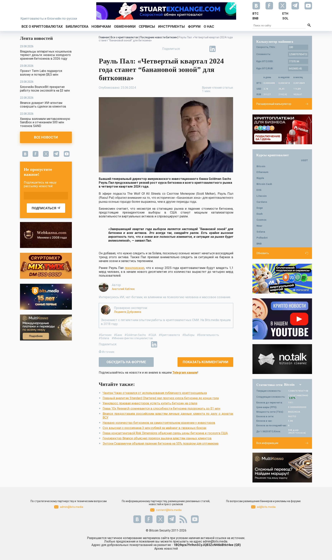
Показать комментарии (205, 362)
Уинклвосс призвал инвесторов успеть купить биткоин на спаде (150, 403)
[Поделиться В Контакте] (221, 49)
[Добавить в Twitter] (195, 49)
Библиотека (77, 26)
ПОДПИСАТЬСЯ (44, 208)
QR (237, 545)
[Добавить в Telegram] (204, 49)
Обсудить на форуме (126, 362)
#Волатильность (208, 334)
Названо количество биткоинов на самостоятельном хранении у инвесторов (159, 423)
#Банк (118, 334)
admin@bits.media (71, 506)
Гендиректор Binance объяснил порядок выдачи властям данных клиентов (157, 438)
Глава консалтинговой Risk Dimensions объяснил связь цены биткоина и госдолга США (165, 433)
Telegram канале (184, 372)
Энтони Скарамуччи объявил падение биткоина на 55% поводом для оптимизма (160, 443)
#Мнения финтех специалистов (132, 338)
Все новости (46, 137)
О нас (209, 26)
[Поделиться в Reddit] (230, 49)
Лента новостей (36, 38)
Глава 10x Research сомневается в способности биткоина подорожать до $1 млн (161, 408)
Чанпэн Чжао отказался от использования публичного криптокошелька (155, 393)
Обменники (125, 26)
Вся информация (267, 443)
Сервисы (147, 26)
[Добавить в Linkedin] (212, 49)
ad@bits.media (266, 506)
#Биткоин (105, 334)
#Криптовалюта (169, 334)
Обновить (262, 253)
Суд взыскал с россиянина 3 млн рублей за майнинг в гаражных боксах (154, 428)
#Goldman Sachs (135, 334)
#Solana (104, 338)
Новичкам (101, 26)
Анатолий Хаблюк (123, 288)
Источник (108, 351)
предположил (134, 268)
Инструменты (171, 26)
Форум (194, 26)
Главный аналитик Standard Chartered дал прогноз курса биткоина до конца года (161, 398)
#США (152, 334)
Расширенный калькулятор (273, 103)
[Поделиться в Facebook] (186, 49)
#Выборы (188, 334)
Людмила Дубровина (127, 311)
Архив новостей (166, 548)
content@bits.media (169, 510)
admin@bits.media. (215, 541)
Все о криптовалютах (42, 26)
